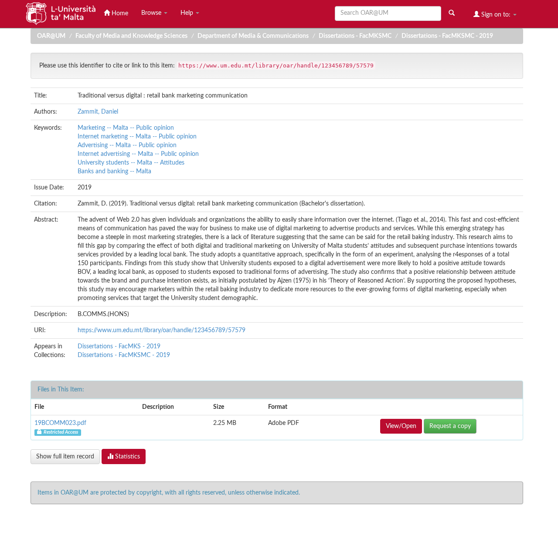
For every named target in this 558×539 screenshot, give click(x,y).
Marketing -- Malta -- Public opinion (126, 128)
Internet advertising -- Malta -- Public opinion (138, 154)
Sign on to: (496, 15)
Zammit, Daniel (98, 112)
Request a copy (450, 426)
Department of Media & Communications (253, 36)
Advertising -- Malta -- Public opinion (127, 145)
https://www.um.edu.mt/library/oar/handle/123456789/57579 (161, 330)
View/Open (401, 426)
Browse (152, 13)
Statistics (126, 457)
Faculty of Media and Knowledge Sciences (131, 36)
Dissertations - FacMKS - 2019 (119, 347)
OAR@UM (51, 36)
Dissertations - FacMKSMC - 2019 (447, 36)
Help (187, 13)
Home (119, 13)
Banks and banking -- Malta (114, 171)
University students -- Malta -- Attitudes (131, 163)
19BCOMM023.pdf (60, 423)
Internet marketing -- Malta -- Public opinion (137, 137)
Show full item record (65, 457)
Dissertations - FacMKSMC (355, 36)
